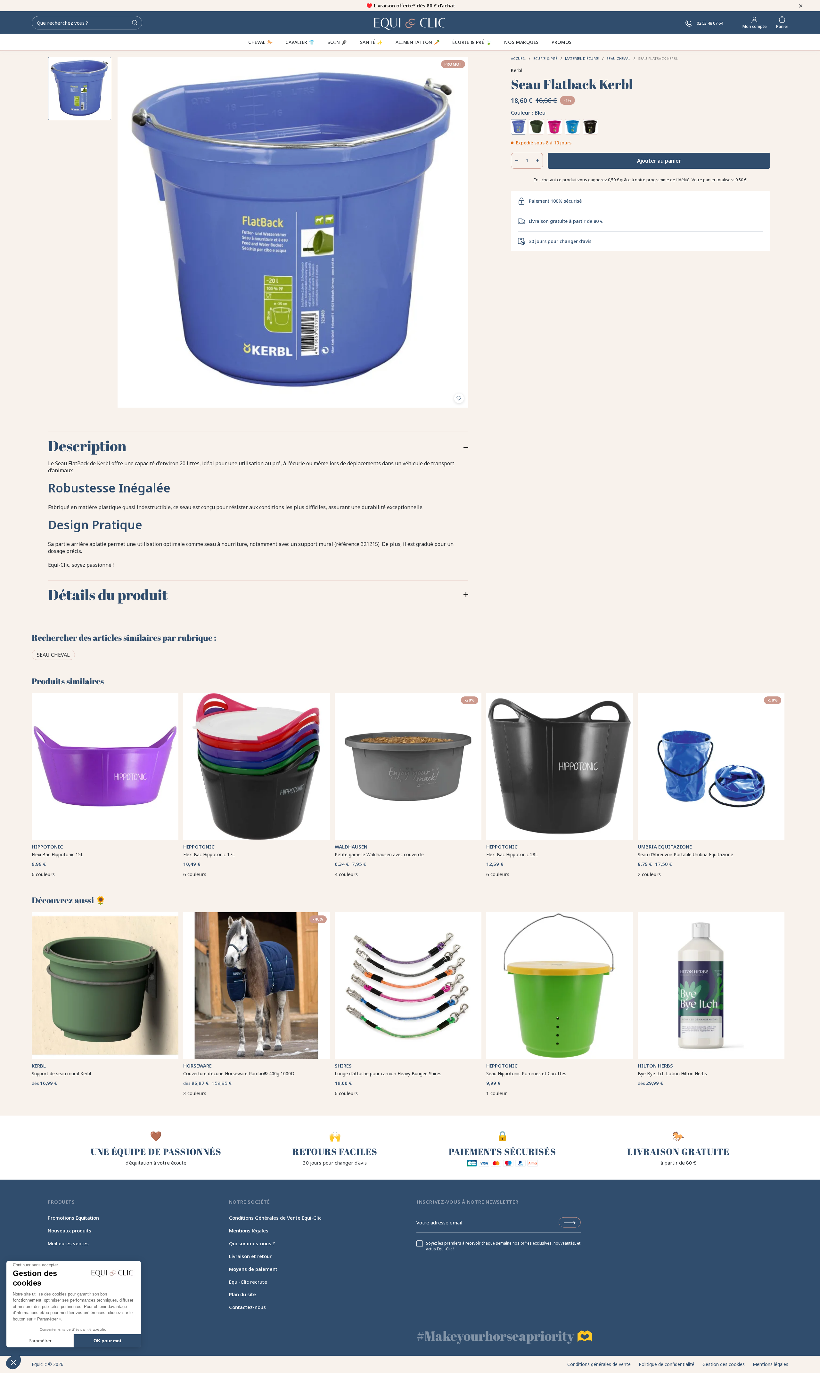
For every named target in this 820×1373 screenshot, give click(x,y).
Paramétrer (40, 1340)
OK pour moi (107, 1340)
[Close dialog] (287, 622)
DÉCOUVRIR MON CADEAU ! (474, 716)
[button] (13, 1362)
